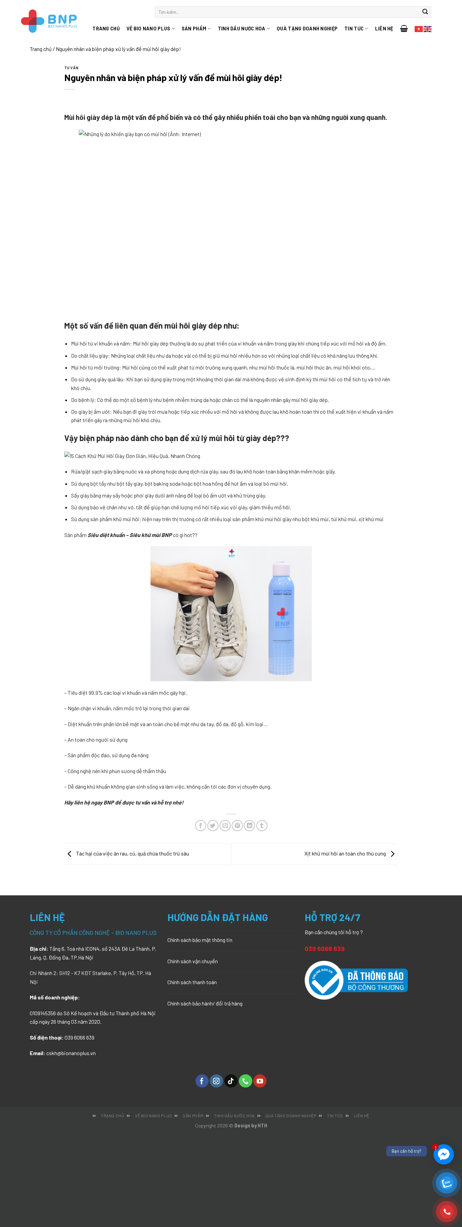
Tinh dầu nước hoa (241, 28)
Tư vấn (71, 68)
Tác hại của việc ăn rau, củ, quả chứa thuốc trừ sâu (132, 853)
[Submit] (425, 12)
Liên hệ (384, 28)
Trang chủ (106, 28)
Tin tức (354, 28)
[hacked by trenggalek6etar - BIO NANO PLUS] (58, 21)
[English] (427, 28)
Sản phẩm (194, 28)
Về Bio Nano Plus (148, 28)
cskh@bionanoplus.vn (71, 1053)
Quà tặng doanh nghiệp (307, 28)
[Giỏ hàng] (407, 28)
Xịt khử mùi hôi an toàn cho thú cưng (345, 853)
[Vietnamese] (419, 28)
